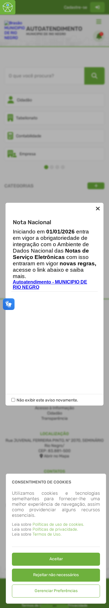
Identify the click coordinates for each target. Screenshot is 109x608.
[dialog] (56, 539)
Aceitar (56, 558)
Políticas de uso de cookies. (58, 524)
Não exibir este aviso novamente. (47, 400)
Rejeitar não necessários (56, 574)
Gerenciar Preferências (56, 590)
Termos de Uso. (47, 534)
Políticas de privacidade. (55, 529)
